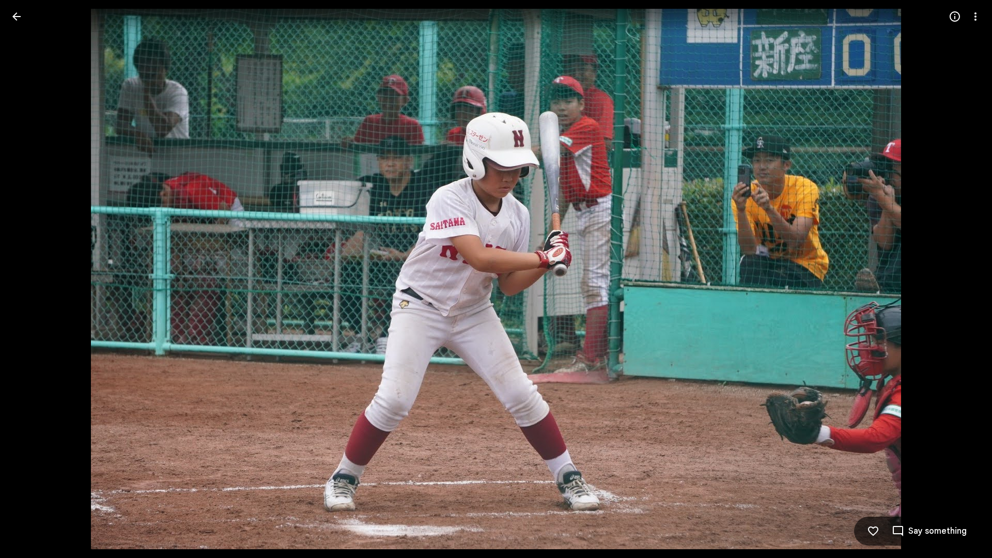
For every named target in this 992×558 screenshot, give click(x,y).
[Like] (873, 531)
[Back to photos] (16, 16)
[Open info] (954, 16)
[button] (28, 279)
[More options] (975, 16)
